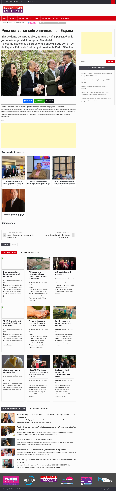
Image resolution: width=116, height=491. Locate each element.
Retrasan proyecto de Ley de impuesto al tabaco (34, 439)
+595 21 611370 (20, 2)
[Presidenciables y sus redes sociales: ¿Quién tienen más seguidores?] (8, 452)
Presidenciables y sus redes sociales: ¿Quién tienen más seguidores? (41, 450)
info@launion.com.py (35, 2)
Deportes (36, 18)
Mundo (28, 18)
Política (21, 18)
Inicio (4, 18)
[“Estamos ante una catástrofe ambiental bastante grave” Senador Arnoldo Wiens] (38, 263)
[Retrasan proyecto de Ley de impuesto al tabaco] (8, 442)
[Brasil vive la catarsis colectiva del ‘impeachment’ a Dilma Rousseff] (64, 361)
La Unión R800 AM (10, 280)
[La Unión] (59, 9)
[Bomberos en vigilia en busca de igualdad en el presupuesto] (13, 263)
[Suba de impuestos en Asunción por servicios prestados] (64, 312)
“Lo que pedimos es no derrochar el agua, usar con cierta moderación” (37, 323)
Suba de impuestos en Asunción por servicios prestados (63, 323)
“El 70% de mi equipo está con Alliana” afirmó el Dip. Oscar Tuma (12, 323)
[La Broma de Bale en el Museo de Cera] (64, 263)
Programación (7, 22)
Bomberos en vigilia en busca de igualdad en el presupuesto (11, 274)
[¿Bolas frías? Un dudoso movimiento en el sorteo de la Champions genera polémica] (38, 361)
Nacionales (12, 18)
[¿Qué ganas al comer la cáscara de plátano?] (13, 361)
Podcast (56, 18)
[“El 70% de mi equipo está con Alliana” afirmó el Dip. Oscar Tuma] (13, 312)
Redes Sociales (19, 22)
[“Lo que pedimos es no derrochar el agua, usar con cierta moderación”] (38, 312)
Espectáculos (46, 18)
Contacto (64, 18)
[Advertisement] (38, 135)
